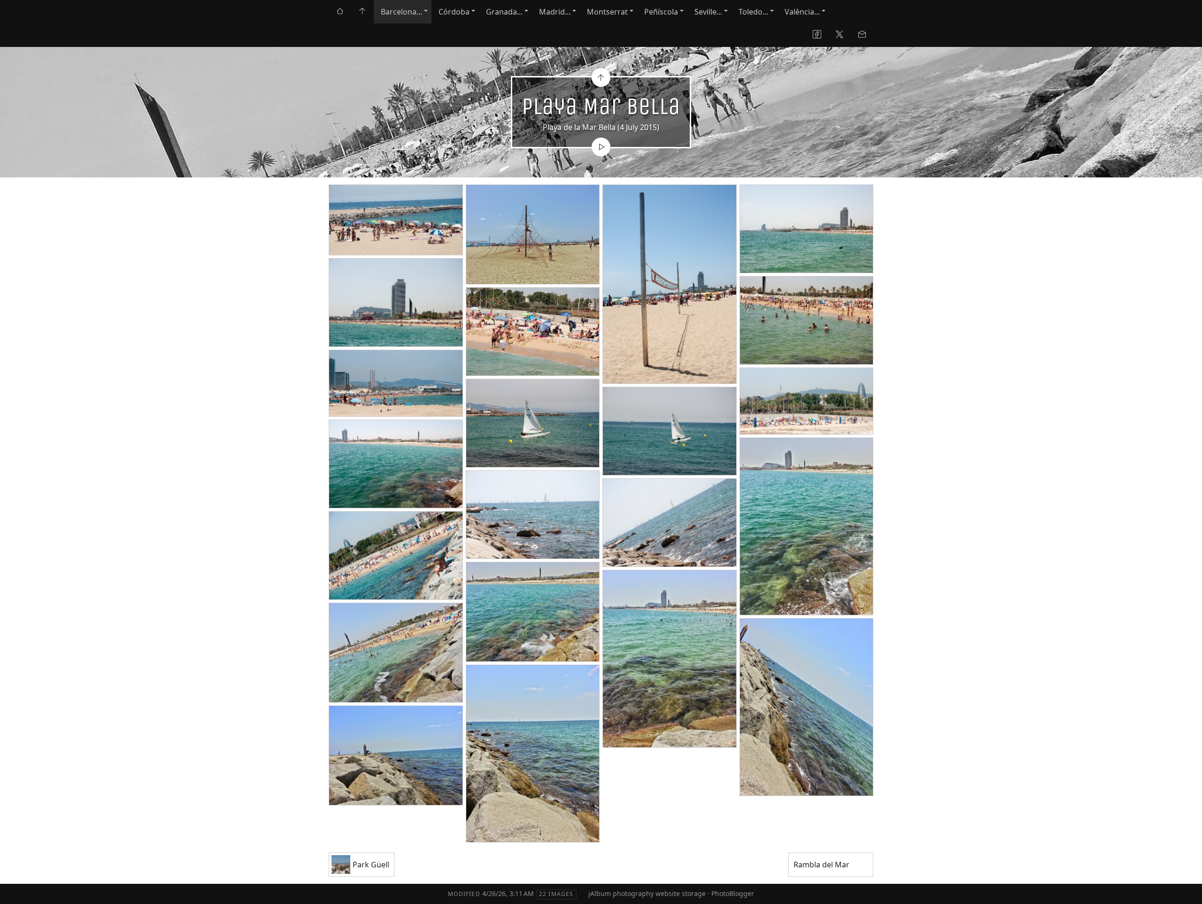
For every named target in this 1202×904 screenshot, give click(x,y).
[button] (15, 889)
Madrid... (554, 12)
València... (802, 12)
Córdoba (454, 12)
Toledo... (753, 12)
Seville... (708, 12)
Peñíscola (661, 12)
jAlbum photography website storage (647, 893)
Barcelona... (401, 12)
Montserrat (607, 12)
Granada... (504, 12)
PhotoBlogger (732, 893)
